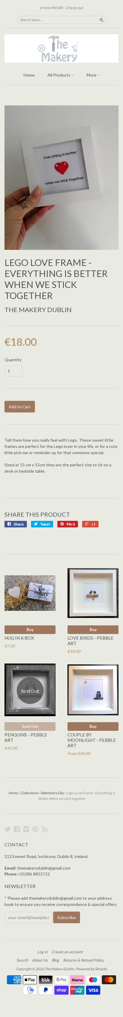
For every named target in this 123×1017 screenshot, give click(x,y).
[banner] (61, 48)
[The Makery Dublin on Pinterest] (35, 829)
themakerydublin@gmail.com (43, 867)
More (92, 74)
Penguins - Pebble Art (25, 737)
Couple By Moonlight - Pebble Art (91, 740)
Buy (30, 629)
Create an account (67, 952)
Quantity (12, 360)
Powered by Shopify (91, 969)
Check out (74, 8)
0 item (51, 8)
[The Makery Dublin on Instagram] (26, 829)
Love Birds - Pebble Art (90, 640)
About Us (40, 960)
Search (22, 960)
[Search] (101, 19)
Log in (42, 952)
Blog (55, 960)
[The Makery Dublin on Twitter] (7, 829)
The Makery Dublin (38, 310)
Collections (29, 793)
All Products (59, 74)
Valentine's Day (52, 793)
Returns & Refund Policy (83, 960)
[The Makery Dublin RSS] (44, 829)
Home (29, 74)
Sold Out (30, 726)
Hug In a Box (19, 638)
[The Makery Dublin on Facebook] (17, 829)
